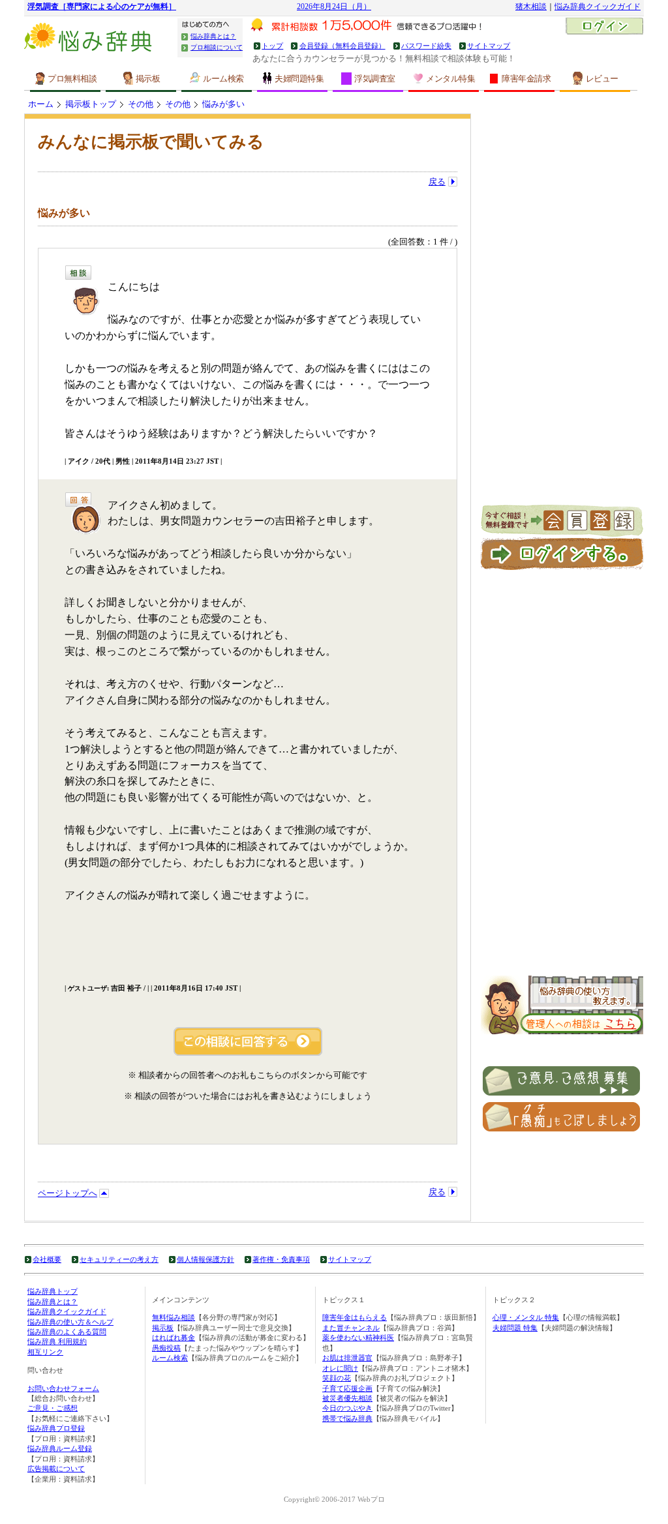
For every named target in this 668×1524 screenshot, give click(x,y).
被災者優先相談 (347, 1398)
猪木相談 (531, 7)
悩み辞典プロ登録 (56, 1428)
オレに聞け (340, 1368)
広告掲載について (56, 1468)
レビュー (602, 78)
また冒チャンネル (351, 1328)
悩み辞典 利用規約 (57, 1341)
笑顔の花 (336, 1378)
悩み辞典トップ (52, 1291)
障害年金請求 (526, 78)
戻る (437, 182)
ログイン (604, 27)
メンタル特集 (450, 78)
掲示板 (148, 78)
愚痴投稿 (166, 1348)
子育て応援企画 (347, 1388)
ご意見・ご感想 (52, 1408)
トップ (272, 46)
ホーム (40, 104)
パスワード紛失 (426, 46)
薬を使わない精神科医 (358, 1337)
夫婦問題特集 (299, 78)
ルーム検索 (223, 78)
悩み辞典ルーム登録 (59, 1448)
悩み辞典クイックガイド (597, 7)
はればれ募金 (173, 1337)
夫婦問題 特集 (515, 1328)
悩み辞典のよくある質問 (66, 1332)
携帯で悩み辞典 (347, 1418)
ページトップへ (67, 1193)
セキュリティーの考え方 (119, 1259)
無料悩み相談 (173, 1317)
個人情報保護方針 (205, 1259)
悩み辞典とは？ (213, 36)
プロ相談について (216, 47)
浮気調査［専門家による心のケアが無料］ (101, 7)
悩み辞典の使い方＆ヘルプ (70, 1322)
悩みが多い (223, 104)
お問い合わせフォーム (63, 1388)
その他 (140, 104)
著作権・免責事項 (281, 1259)
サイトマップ (488, 46)
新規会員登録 (562, 521)
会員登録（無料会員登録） (342, 46)
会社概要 (47, 1259)
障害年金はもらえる (354, 1317)
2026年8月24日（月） (334, 7)
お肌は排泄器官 (347, 1358)
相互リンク (45, 1352)
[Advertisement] (562, 309)
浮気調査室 (374, 78)
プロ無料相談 (72, 78)
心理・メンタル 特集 (526, 1317)
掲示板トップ (90, 104)
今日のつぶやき (347, 1408)
